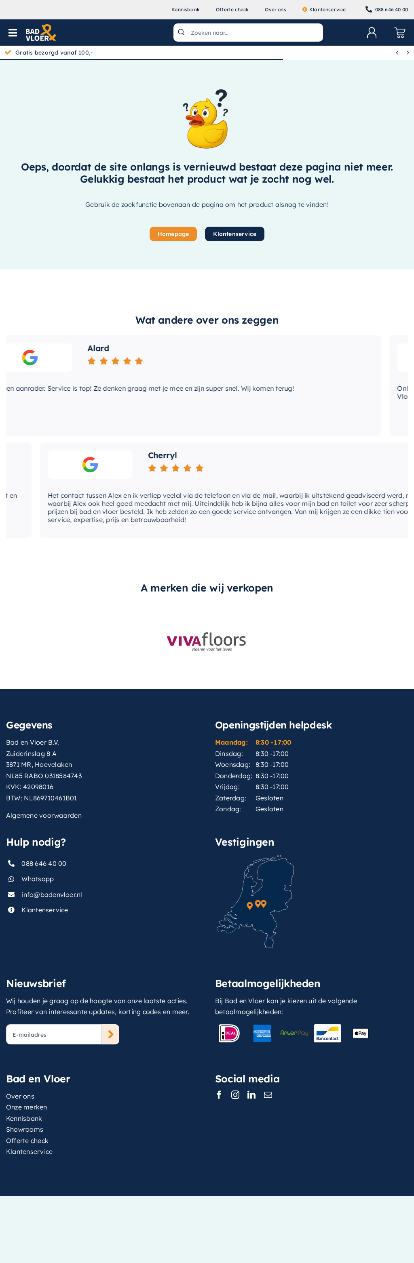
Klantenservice (44, 910)
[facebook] (219, 1095)
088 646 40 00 (43, 863)
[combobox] (248, 32)
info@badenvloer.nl (51, 894)
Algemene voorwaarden (44, 815)
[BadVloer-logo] (41, 27)
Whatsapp (37, 879)
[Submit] (182, 32)
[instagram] (235, 1095)
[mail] (268, 1095)
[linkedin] (251, 1095)
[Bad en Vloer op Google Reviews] (64, 464)
